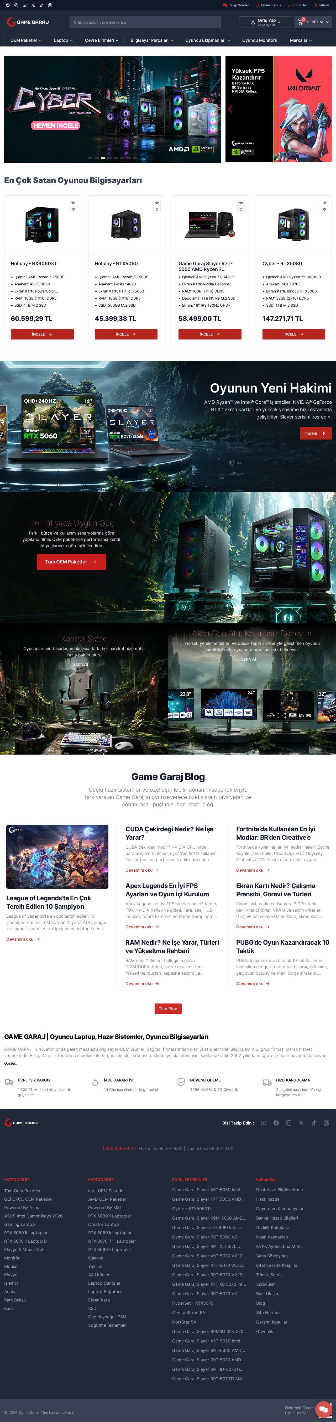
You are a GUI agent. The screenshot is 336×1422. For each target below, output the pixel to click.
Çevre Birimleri (99, 40)
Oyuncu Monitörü (259, 40)
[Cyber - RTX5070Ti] (294, 225)
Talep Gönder (239, 5)
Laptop (61, 40)
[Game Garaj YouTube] (263, 1123)
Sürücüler (299, 5)
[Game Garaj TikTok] (314, 1123)
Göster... (11, 1063)
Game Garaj (29, 1412)
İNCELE (38, 334)
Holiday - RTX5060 (32, 263)
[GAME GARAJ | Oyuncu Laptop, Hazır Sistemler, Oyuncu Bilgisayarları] (27, 22)
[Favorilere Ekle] (73, 209)
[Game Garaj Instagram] (289, 1123)
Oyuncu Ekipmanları (205, 40)
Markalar (298, 40)
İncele (311, 433)
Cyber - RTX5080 (198, 263)
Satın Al (80, 664)
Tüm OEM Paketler (66, 561)
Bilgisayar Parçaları (150, 40)
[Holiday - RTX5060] (42, 225)
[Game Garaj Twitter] (301, 1123)
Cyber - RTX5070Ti (284, 263)
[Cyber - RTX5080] (210, 225)
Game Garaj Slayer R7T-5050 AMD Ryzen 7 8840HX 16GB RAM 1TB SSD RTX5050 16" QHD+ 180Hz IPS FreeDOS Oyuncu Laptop (122, 267)
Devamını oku (20, 939)
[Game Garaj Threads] (326, 1123)
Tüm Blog (168, 1008)
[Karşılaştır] (73, 202)
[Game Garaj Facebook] (276, 1123)
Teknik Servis (271, 5)
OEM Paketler (23, 40)
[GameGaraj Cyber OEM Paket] (112, 109)
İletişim (324, 5)
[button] (216, 109)
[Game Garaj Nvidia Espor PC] (278, 109)
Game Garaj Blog (168, 776)
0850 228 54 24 (119, 1148)
